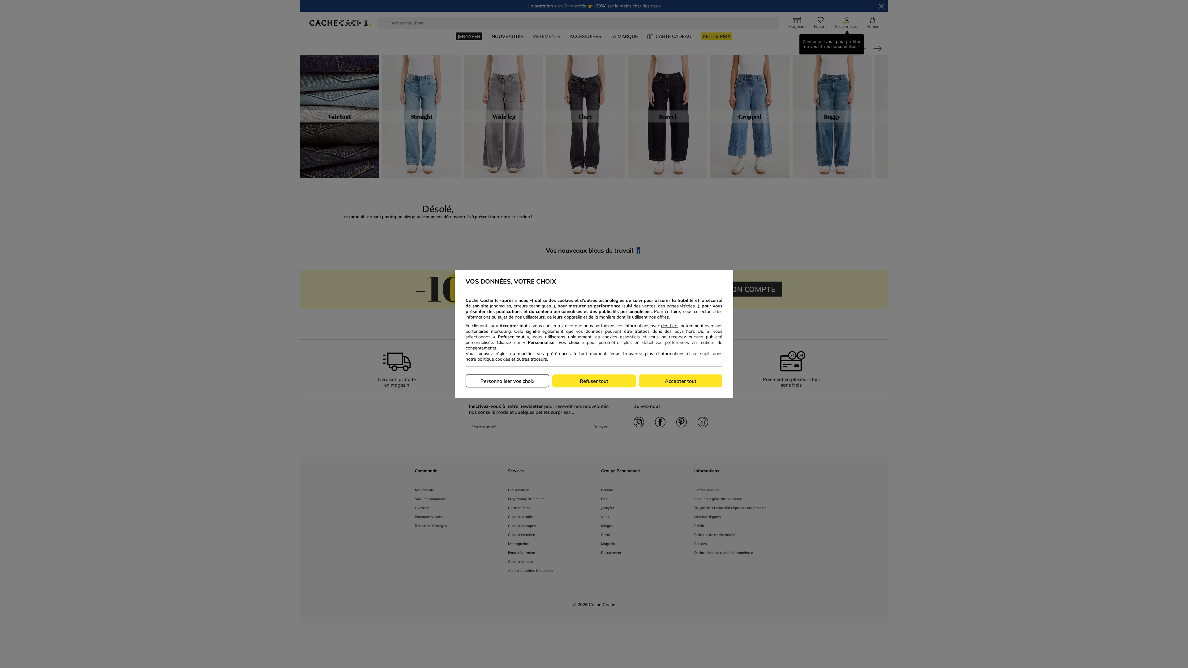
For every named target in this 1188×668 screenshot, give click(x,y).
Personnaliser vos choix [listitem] (507, 381)
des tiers (669, 325)
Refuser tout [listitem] (594, 381)
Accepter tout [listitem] (680, 381)
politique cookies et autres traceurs (512, 359)
